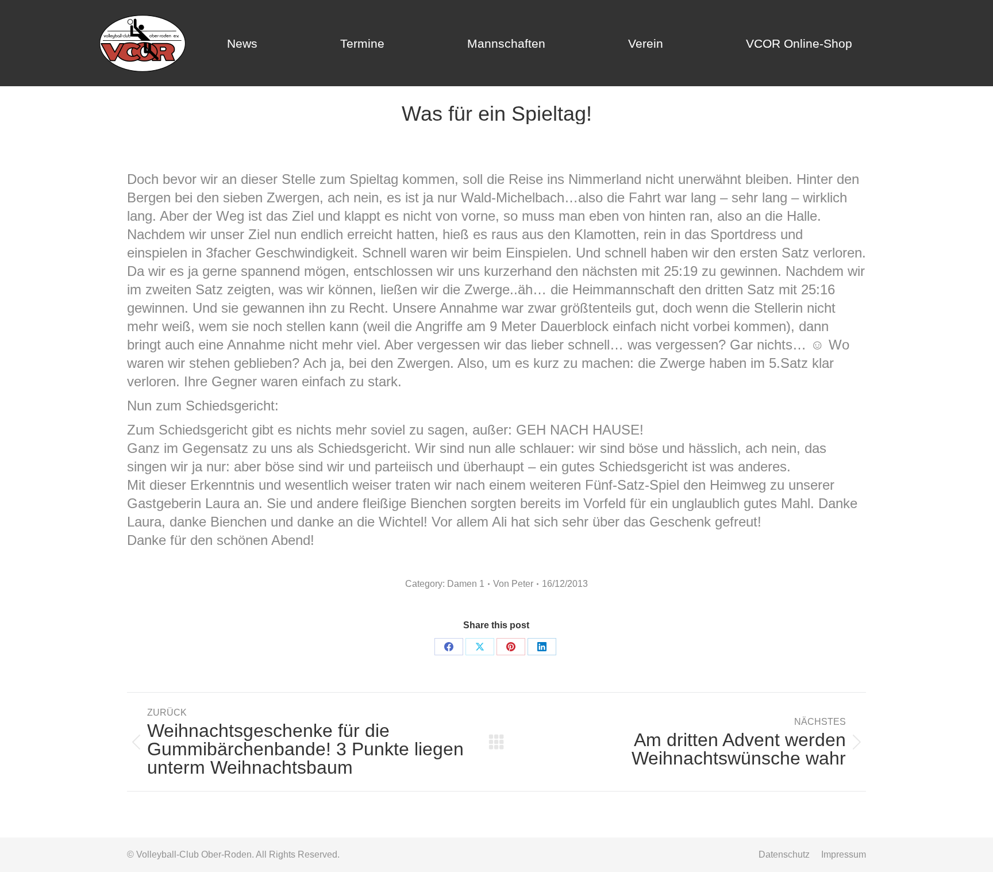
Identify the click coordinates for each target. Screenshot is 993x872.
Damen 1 (465, 584)
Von (513, 584)
